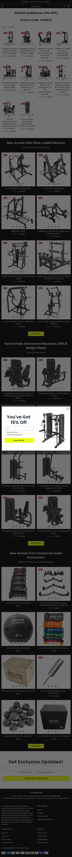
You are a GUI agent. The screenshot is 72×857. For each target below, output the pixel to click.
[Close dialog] (68, 408)
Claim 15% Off (19, 440)
